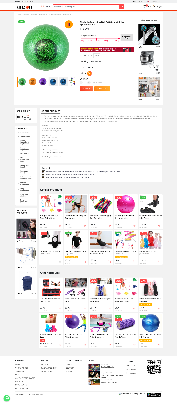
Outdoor (19, 381)
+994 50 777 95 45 (27, 2)
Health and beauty (24, 166)
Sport (18, 364)
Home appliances (24, 149)
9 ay (97, 40)
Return (69, 371)
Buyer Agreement (48, 368)
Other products (24, 201)
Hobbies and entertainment (26, 177)
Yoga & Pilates (21, 368)
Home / (19, 15)
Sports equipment (24, 189)
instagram (132, 373)
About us (45, 364)
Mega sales (24, 132)
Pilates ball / (26, 15)
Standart (90, 67)
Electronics (24, 154)
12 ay (106, 40)
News (134, 2)
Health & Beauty (22, 388)
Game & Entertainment (25, 378)
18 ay (117, 40)
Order (69, 364)
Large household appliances (24, 142)
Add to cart (102, 88)
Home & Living (21, 385)
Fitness (18, 375)
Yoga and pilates (24, 195)
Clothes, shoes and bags (24, 159)
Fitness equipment (24, 183)
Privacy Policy (47, 371)
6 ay (90, 40)
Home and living (24, 172)
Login (159, 7)
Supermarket (25, 136)
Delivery (70, 368)
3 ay (82, 40)
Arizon (26, 115)
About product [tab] (50, 111)
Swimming (19, 371)
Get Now (86, 88)
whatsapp (132, 369)
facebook (131, 366)
